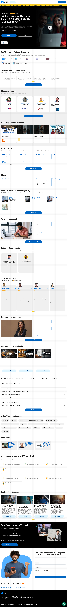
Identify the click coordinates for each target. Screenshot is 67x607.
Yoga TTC (23, 424)
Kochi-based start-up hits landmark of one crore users (46, 444)
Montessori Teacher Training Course (10, 424)
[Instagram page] (34, 604)
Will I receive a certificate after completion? (11, 402)
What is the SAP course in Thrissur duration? (11, 399)
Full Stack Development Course (9, 427)
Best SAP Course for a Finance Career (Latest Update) (57, 179)
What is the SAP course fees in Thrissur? (11, 405)
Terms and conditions (28, 604)
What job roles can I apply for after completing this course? (15, 391)
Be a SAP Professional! (9, 544)
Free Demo (25, 35)
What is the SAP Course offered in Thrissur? (11, 383)
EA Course (14, 420)
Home (2, 9)
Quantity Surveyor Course (24, 427)
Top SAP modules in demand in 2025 (8, 179)
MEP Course (36, 427)
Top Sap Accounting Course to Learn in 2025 (25, 179)
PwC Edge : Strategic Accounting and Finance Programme (13, 587)
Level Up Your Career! (33, 84)
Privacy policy (20, 604)
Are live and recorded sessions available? (11, 394)
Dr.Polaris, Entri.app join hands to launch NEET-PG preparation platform (11, 445)
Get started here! (33, 339)
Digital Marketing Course (51, 420)
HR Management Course (48, 427)
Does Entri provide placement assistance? (11, 397)
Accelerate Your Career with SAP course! (33, 116)
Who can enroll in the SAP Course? (9, 386)
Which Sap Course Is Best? (41, 178)
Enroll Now (9, 35)
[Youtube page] (36, 604)
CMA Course (5, 420)
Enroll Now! (33, 409)
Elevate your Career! (33, 241)
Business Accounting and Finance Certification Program (31, 420)
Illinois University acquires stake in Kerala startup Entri (29, 444)
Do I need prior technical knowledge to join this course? (14, 388)
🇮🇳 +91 (36, 563)
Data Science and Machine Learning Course (38, 424)
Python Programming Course (57, 424)
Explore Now (9, 370)
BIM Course (59, 427)
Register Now (50, 576)
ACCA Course (5, 431)
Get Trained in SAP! (33, 168)
